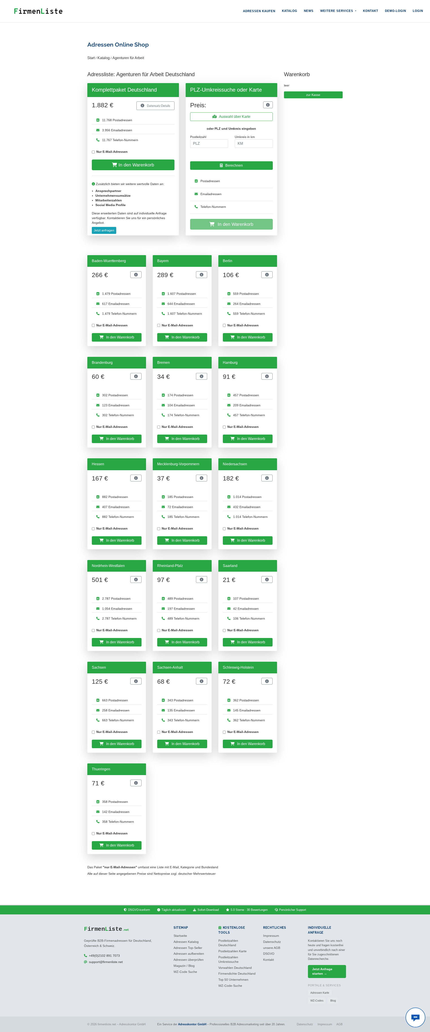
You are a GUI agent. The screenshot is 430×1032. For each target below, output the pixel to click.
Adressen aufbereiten (189, 953)
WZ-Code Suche (185, 972)
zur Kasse (313, 95)
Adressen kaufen (259, 11)
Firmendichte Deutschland (237, 973)
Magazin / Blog (184, 965)
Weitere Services (337, 11)
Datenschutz (272, 942)
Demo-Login (395, 11)
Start (91, 58)
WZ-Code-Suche (230, 985)
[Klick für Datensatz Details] (268, 104)
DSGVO (268, 953)
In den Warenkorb (135, 164)
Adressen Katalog (186, 942)
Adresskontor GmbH (192, 1024)
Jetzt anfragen (104, 230)
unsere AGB (271, 948)
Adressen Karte (319, 992)
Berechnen (233, 165)
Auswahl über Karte (234, 116)
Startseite (180, 935)
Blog (333, 1000)
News (309, 11)
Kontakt (370, 11)
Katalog (289, 11)
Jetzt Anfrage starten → (322, 971)
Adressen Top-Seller (188, 948)
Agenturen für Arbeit (128, 58)
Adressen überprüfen (189, 959)
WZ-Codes (316, 1000)
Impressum (271, 935)
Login (418, 11)
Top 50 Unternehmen (233, 979)
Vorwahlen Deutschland (235, 968)
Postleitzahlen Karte (232, 951)
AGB (339, 1024)
